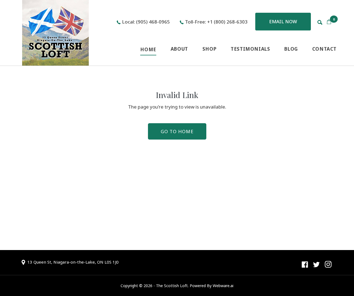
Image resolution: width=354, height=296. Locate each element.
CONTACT (324, 49)
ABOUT (179, 49)
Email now (283, 21)
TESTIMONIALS (250, 49)
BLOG (291, 49)
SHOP (209, 49)
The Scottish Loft (172, 285)
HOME (148, 49)
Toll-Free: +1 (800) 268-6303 (216, 22)
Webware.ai (223, 285)
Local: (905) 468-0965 (146, 22)
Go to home (177, 131)
